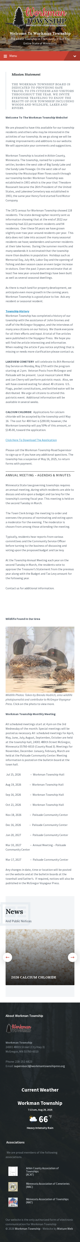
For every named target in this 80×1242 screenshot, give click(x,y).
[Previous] (7, 957)
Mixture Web (65, 1228)
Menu (13, 56)
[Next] (72, 957)
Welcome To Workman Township (40, 33)
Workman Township (27, 1228)
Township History (17, 311)
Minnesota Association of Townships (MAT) (47, 1200)
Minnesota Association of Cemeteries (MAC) (48, 1185)
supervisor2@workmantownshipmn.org (39, 1066)
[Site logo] (40, 27)
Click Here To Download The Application (31, 440)
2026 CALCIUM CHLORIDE (33, 977)
